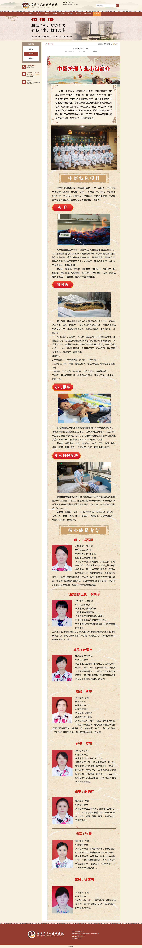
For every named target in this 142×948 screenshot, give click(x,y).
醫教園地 (78, 13)
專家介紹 (62, 13)
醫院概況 (31, 13)
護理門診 (31, 49)
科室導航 (55, 13)
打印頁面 (95, 51)
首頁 (24, 13)
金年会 (79, 938)
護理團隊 (31, 58)
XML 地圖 (71, 946)
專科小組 (31, 53)
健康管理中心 (87, 13)
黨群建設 (70, 13)
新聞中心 (39, 13)
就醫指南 (47, 13)
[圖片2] (71, 28)
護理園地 (96, 13)
